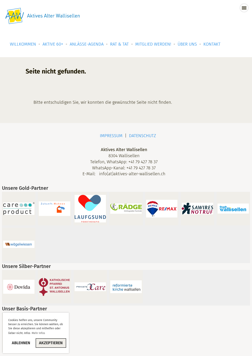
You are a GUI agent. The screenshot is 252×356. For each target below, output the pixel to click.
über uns (187, 44)
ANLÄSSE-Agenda (87, 44)
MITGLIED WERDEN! (153, 44)
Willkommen (23, 44)
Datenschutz (142, 135)
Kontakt (211, 44)
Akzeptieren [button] (51, 342)
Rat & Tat (119, 44)
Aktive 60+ (53, 44)
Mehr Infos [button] (38, 333)
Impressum (111, 135)
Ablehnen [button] (21, 342)
